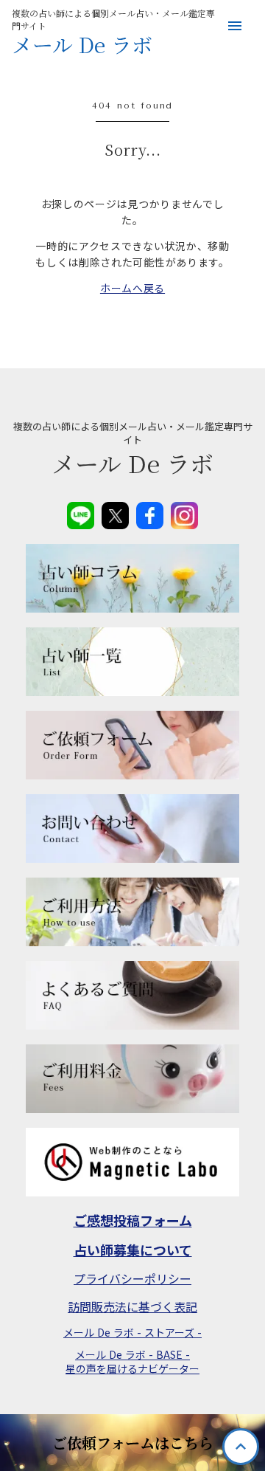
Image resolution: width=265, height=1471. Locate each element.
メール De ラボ (82, 45)
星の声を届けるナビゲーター (132, 1369)
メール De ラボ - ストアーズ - (132, 1333)
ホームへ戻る (132, 287)
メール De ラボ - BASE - (132, 1355)
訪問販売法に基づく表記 (132, 1306)
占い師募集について (133, 1250)
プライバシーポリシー (132, 1278)
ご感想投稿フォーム (133, 1220)
